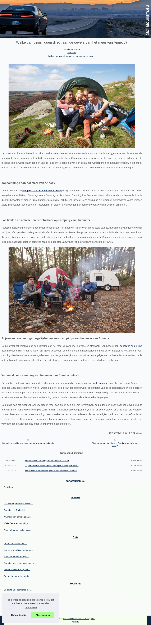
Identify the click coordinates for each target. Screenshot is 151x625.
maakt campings (100, 383)
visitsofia (75, 622)
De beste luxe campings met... (18, 590)
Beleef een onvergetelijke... (16, 556)
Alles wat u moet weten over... (18, 530)
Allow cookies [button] (43, 615)
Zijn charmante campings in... (17, 596)
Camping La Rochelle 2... (15, 510)
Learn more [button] (31, 607)
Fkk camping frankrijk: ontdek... (18, 503)
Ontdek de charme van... (15, 543)
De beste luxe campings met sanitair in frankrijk (47, 460)
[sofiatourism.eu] (75, 19)
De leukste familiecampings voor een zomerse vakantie (28, 443)
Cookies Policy (83, 618)
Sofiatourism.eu (70, 618)
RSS (93, 618)
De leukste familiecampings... (17, 609)
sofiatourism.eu (72, 49)
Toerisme (71, 52)
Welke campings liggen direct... (18, 603)
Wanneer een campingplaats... (18, 517)
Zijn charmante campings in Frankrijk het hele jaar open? (114, 444)
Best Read (8, 487)
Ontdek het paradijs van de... (17, 576)
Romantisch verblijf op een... (17, 569)
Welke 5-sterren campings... (17, 523)
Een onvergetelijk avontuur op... (18, 550)
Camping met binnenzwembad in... (20, 563)
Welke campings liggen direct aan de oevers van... (71, 56)
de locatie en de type (131, 346)
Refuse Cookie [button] (18, 615)
